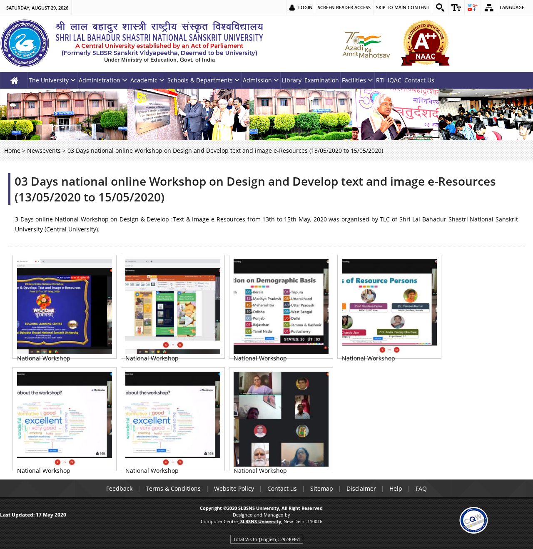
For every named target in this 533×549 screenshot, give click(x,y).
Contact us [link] (282, 488)
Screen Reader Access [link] (344, 7)
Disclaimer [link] (361, 488)
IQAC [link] (394, 80)
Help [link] (395, 488)
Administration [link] (99, 80)
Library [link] (291, 80)
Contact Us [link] (419, 80)
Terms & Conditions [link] (173, 488)
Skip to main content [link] (402, 7)
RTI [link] (380, 80)
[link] (440, 7)
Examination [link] (321, 80)
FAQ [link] (421, 488)
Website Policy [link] (234, 488)
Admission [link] (257, 80)
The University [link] (49, 80)
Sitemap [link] (321, 488)
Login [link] (305, 7)
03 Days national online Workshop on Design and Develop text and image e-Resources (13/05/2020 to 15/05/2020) (255, 189)
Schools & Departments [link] (200, 80)
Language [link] (512, 7)
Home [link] (12, 150)
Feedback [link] (119, 488)
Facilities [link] (354, 80)
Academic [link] (143, 80)
